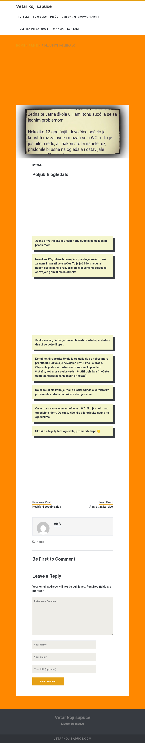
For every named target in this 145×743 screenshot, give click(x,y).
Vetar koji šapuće (34, 6)
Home (20, 45)
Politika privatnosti (34, 29)
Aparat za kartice (101, 506)
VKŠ (39, 164)
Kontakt (73, 29)
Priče (54, 16)
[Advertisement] (72, 78)
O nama (58, 29)
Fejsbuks (40, 16)
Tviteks (24, 16)
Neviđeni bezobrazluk (46, 506)
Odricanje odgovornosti (80, 16)
